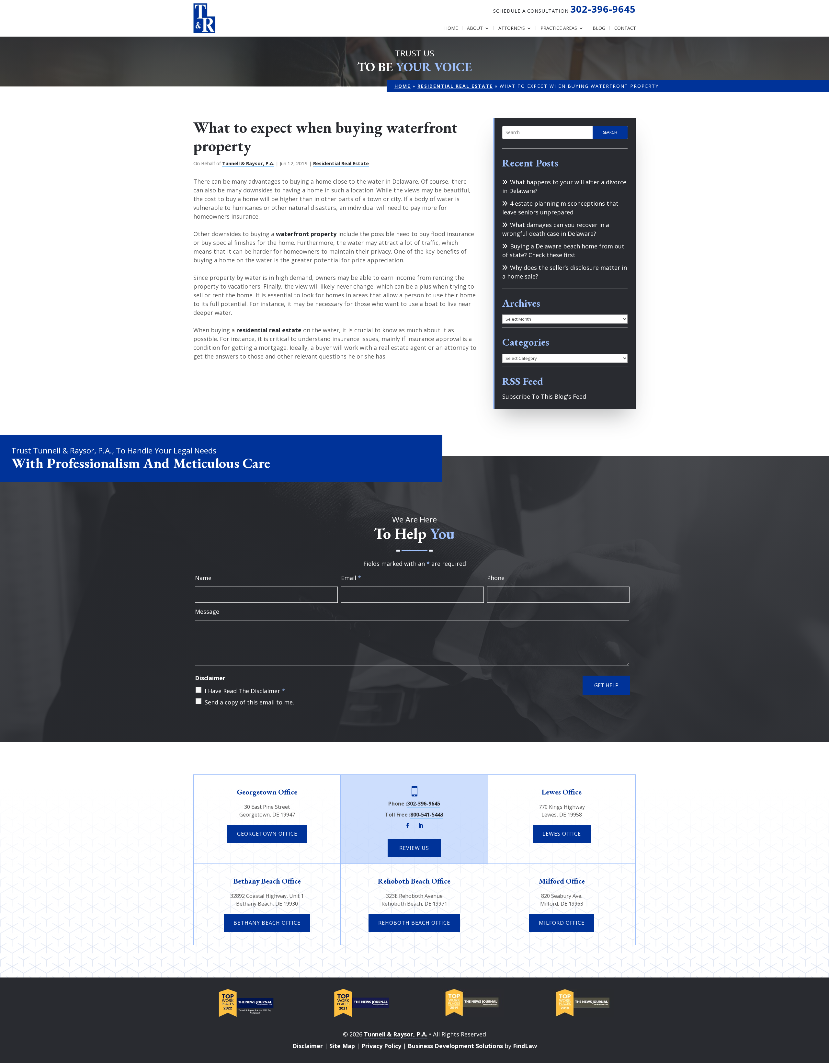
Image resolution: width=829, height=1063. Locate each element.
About (475, 28)
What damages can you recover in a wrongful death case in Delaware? (555, 229)
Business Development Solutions (455, 1046)
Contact (625, 28)
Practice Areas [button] (558, 28)
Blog (599, 28)
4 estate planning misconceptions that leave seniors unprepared (560, 208)
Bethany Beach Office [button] (267, 922)
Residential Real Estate (341, 163)
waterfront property (306, 234)
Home (451, 28)
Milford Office (562, 881)
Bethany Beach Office (267, 881)
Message (207, 611)
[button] (822, 1016)
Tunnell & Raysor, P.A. (248, 163)
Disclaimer (210, 678)
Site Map (342, 1046)
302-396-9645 (603, 9)
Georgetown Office (267, 792)
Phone (496, 578)
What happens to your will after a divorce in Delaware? (564, 186)
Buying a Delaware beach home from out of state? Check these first (563, 250)
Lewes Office (562, 792)
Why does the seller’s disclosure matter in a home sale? (564, 272)
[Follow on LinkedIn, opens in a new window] (420, 825)
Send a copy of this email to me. (249, 702)
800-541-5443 (426, 814)
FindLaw (525, 1046)
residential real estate (268, 330)
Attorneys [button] (511, 28)
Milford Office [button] (562, 922)
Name (203, 578)
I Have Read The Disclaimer (245, 691)
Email (351, 578)
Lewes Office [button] (561, 833)
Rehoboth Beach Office (414, 881)
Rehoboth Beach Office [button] (414, 922)
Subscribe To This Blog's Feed (544, 396)
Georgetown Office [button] (267, 833)
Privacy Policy (381, 1046)
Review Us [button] (414, 848)
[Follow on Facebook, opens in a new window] (408, 825)
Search (610, 132)
